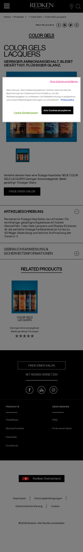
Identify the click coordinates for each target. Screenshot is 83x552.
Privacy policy (67, 100)
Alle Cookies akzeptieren (57, 110)
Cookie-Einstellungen (26, 113)
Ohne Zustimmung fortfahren (64, 81)
